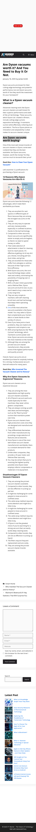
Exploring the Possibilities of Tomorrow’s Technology (22, 718)
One (9, 307)
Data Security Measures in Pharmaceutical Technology (22, 710)
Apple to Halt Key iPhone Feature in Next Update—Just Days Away (22, 751)
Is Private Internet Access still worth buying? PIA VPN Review (22, 776)
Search (7, 676)
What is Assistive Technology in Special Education (21, 743)
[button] (23, 55)
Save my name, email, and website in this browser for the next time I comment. (19, 653)
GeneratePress (21, 829)
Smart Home (10, 584)
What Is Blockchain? (20, 732)
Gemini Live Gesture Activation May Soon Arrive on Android (21, 768)
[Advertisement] (18, 12)
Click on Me (18, 26)
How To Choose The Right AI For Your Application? (20, 726)
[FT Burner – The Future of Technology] (7, 55)
